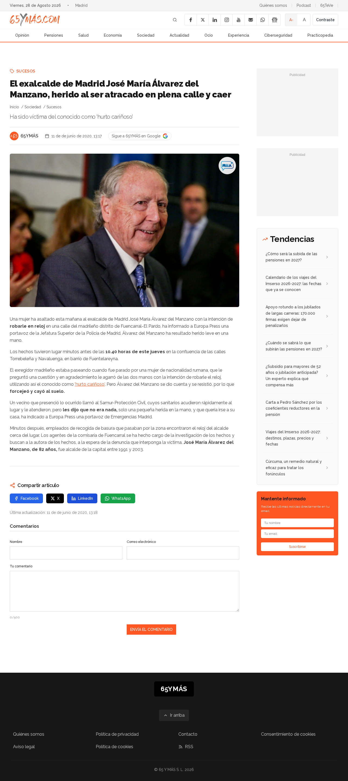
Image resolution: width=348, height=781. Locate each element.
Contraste (325, 20)
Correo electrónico (141, 542)
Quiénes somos (273, 5)
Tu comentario (21, 566)
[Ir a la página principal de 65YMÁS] (35, 19)
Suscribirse (297, 547)
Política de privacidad (117, 734)
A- (291, 20)
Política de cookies (114, 746)
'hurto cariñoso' (90, 384)
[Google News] (274, 20)
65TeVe (326, 5)
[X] (203, 20)
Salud (83, 35)
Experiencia (238, 35)
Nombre (16, 542)
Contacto (187, 734)
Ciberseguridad (278, 35)
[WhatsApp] (262, 20)
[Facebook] (191, 20)
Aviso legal (24, 746)
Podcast (304, 5)
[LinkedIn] (214, 20)
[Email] (250, 20)
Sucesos (25, 71)
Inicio (14, 107)
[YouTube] (238, 20)
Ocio (208, 35)
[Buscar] (174, 19)
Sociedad (145, 35)
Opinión (22, 35)
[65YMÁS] (14, 136)
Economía (113, 35)
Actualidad (179, 35)
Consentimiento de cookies (288, 734)
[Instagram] (226, 20)
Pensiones (53, 35)
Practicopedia (320, 35)
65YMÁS (29, 135)
